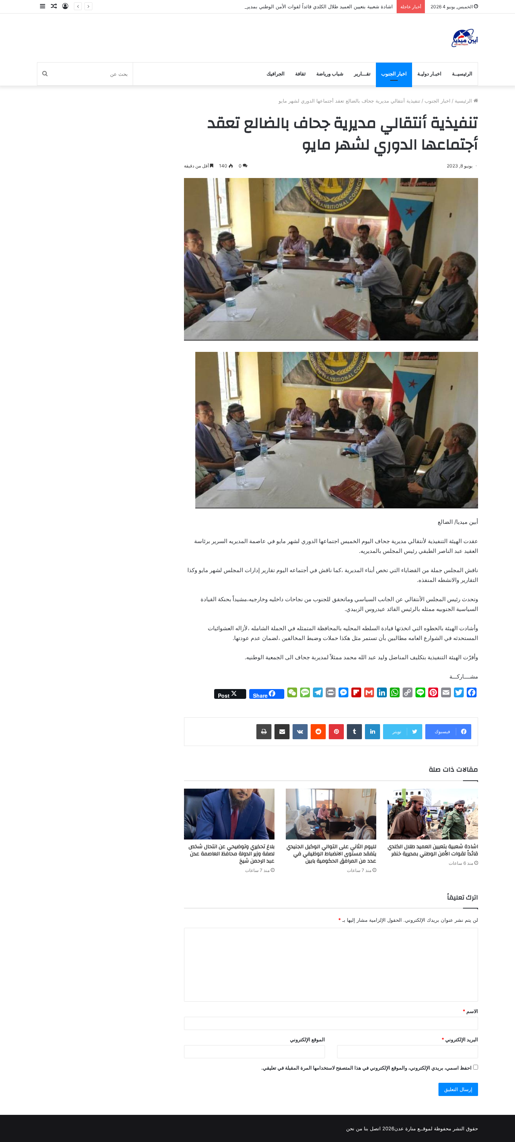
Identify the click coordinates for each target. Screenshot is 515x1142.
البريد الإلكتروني (459, 1039)
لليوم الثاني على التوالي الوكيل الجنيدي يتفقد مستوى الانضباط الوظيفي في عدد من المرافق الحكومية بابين (331, 854)
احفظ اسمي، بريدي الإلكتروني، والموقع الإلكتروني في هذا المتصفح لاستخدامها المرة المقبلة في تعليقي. (366, 1068)
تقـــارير (362, 74)
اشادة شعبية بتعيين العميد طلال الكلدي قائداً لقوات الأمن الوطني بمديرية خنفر (312, 6)
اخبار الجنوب (394, 74)
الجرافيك (276, 74)
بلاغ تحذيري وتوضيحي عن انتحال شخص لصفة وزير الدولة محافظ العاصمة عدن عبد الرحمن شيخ (231, 854)
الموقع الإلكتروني (307, 1039)
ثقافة (300, 74)
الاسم (470, 1011)
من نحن (354, 1128)
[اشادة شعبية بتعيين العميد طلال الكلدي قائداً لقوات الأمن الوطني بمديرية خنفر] (433, 814)
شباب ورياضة (329, 74)
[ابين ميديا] (464, 38)
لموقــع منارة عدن (413, 1128)
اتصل (375, 1128)
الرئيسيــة (462, 74)
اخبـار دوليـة (429, 74)
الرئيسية (464, 101)
